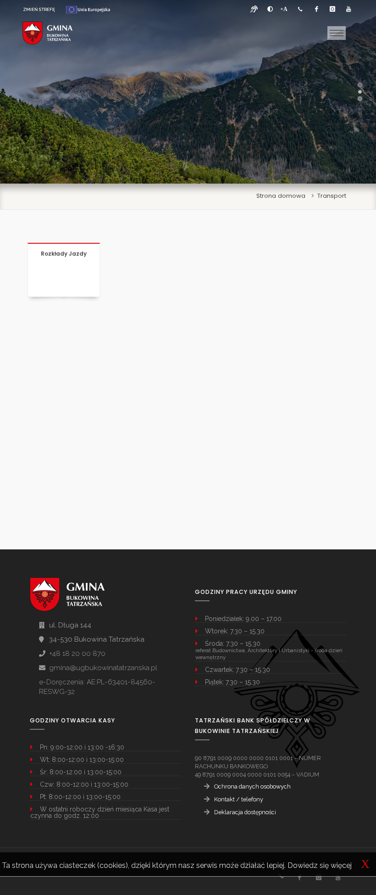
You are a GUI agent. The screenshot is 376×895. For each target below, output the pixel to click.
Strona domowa (280, 195)
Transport (331, 195)
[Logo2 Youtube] (337, 877)
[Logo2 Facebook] (299, 877)
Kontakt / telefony (238, 799)
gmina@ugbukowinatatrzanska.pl (103, 668)
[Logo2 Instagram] (318, 877)
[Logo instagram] (332, 9)
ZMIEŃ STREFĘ (39, 9)
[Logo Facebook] (316, 9)
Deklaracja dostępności (245, 812)
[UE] (88, 9)
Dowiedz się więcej (320, 865)
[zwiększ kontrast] (270, 9)
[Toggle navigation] (336, 33)
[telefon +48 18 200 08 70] (300, 9)
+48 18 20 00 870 (77, 653)
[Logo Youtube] (348, 9)
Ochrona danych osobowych (252, 786)
